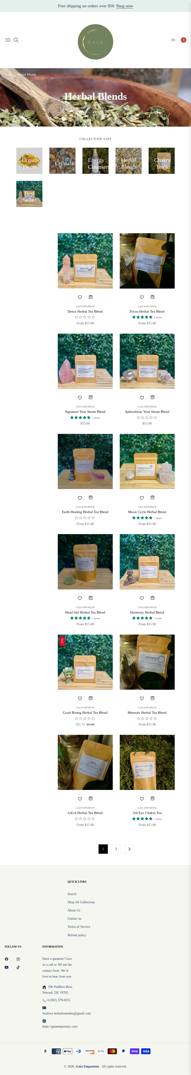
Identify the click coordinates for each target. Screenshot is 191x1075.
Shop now (124, 6)
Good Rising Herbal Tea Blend (85, 712)
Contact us (74, 918)
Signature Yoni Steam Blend (85, 412)
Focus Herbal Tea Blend (147, 311)
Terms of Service (79, 927)
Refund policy (77, 935)
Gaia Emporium (85, 306)
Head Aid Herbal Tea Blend (85, 612)
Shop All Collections (81, 902)
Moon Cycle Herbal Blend (147, 512)
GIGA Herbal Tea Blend (85, 813)
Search (72, 894)
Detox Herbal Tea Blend (85, 311)
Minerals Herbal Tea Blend (147, 712)
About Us (74, 910)
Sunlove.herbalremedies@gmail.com (66, 1013)
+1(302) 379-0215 (58, 1000)
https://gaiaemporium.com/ (60, 1026)
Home (9, 74)
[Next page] (129, 849)
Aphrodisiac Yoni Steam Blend (147, 412)
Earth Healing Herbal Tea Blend (85, 512)
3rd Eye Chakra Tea (147, 813)
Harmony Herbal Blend (147, 612)
